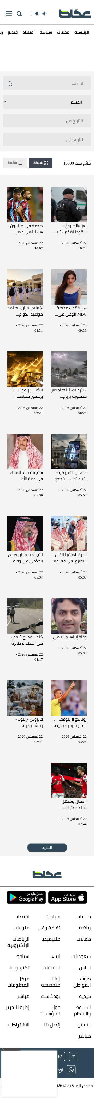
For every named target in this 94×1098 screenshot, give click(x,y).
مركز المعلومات (18, 981)
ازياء (56, 956)
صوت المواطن (82, 981)
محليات (63, 32)
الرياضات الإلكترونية (18, 941)
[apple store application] (67, 897)
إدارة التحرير (17, 1007)
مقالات (84, 938)
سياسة (46, 32)
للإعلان (84, 1024)
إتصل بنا (52, 1024)
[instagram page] (60, 1056)
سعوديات (81, 956)
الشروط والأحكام (82, 1010)
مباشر (23, 995)
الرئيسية (81, 32)
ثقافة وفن (49, 927)
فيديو (13, 32)
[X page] (73, 1056)
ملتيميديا (50, 938)
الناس (85, 967)
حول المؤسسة (50, 1010)
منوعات (22, 927)
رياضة (85, 927)
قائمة (13, 162)
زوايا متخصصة (50, 981)
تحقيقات (51, 967)
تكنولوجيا (20, 967)
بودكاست (50, 995)
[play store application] (26, 897)
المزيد (47, 847)
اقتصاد (29, 32)
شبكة (38, 162)
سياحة (23, 956)
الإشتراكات (19, 1024)
